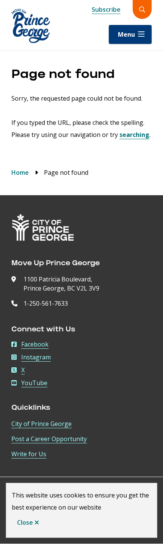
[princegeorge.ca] (43, 227)
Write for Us (28, 454)
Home (20, 172)
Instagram (36, 357)
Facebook (35, 344)
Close (25, 522)
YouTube (34, 383)
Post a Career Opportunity (49, 439)
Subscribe (106, 9)
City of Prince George (41, 424)
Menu (126, 34)
